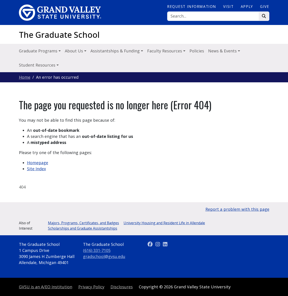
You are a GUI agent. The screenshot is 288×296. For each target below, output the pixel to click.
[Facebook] (151, 244)
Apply (247, 6)
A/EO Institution (45, 286)
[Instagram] (158, 244)
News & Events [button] (223, 51)
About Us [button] (74, 51)
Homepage (37, 162)
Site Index (36, 168)
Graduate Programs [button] (38, 51)
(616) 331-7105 (96, 250)
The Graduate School (59, 34)
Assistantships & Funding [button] (115, 51)
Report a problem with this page (237, 209)
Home (24, 77)
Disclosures (121, 286)
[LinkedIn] (165, 244)
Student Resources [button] (37, 65)
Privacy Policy (91, 286)
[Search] (264, 16)
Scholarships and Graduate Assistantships (82, 228)
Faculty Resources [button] (165, 51)
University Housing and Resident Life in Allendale (164, 222)
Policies (196, 51)
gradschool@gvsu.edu (104, 256)
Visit (228, 6)
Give (264, 6)
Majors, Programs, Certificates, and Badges (83, 222)
